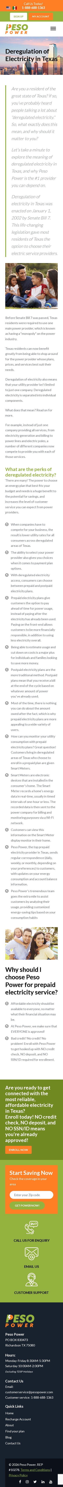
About (9, 1425)
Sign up (18, 16)
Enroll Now (18, 1149)
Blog (8, 1437)
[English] (8, 8)
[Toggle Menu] (53, 28)
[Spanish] (15, 8)
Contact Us (12, 1443)
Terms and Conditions (35, 1470)
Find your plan (14, 1431)
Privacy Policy (18, 1475)
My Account (40, 16)
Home (9, 1413)
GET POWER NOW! (27, 1205)
